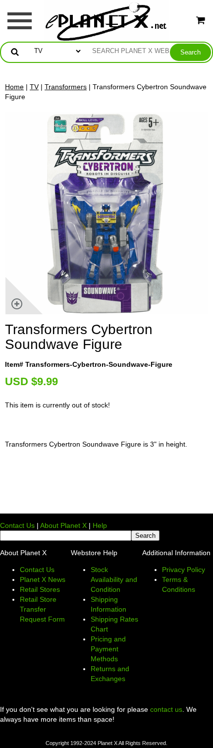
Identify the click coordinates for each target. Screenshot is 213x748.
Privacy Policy (183, 570)
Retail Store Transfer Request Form (42, 609)
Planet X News (42, 579)
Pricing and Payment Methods (108, 649)
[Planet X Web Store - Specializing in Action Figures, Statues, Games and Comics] (107, 20)
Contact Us (17, 525)
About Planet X (63, 525)
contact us (166, 709)
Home (14, 87)
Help (100, 525)
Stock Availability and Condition (114, 579)
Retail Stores (40, 589)
